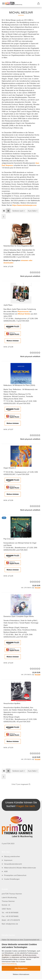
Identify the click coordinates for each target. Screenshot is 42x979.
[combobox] (18, 211)
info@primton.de (12, 924)
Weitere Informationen (21, 974)
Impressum (8, 860)
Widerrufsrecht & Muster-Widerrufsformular (20, 868)
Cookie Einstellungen (12, 879)
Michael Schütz (24, 314)
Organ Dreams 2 (10, 468)
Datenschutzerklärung (9, 964)
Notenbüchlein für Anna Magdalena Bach (19, 246)
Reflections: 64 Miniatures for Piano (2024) (19, 385)
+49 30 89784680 (11, 912)
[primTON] (21, 3)
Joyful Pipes (8, 305)
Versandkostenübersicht (13, 864)
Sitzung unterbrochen (12, 856)
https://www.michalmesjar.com (24, 205)
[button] (4, 211)
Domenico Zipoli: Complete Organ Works (19, 616)
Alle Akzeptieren (21, 968)
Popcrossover (23, 311)
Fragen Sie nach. (25, 806)
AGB (5, 871)
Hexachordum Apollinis (12, 703)
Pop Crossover (9, 539)
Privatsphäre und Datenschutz (15, 875)
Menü (3, 3)
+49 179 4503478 (13, 920)
